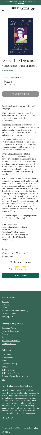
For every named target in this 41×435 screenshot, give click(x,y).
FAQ (3, 379)
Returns (5, 337)
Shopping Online (9, 328)
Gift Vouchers (7, 357)
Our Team (6, 304)
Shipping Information (11, 340)
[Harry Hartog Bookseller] (20, 10)
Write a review (20, 275)
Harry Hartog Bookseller (27, 428)
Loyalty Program (9, 343)
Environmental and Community (15, 310)
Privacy (5, 334)
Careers (5, 307)
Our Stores (6, 354)
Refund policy (7, 317)
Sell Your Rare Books (10, 373)
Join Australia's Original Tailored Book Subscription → (20, 2)
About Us (5, 301)
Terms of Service (9, 313)
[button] (3, 9)
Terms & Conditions (10, 331)
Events (4, 360)
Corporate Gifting (9, 363)
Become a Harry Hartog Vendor (15, 376)
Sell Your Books (8, 370)
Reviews (5, 367)
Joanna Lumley (9, 70)
